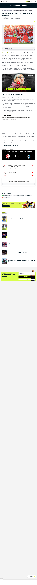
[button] (18, 82)
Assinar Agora (6, 206)
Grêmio (21, 54)
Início (2, 10)
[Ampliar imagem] (18, 34)
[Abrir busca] (32, 2)
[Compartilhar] (34, 21)
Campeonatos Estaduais (8, 10)
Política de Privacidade (29, 279)
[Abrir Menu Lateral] (35, 1)
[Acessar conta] (33, 1)
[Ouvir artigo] (3, 49)
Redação (4, 20)
